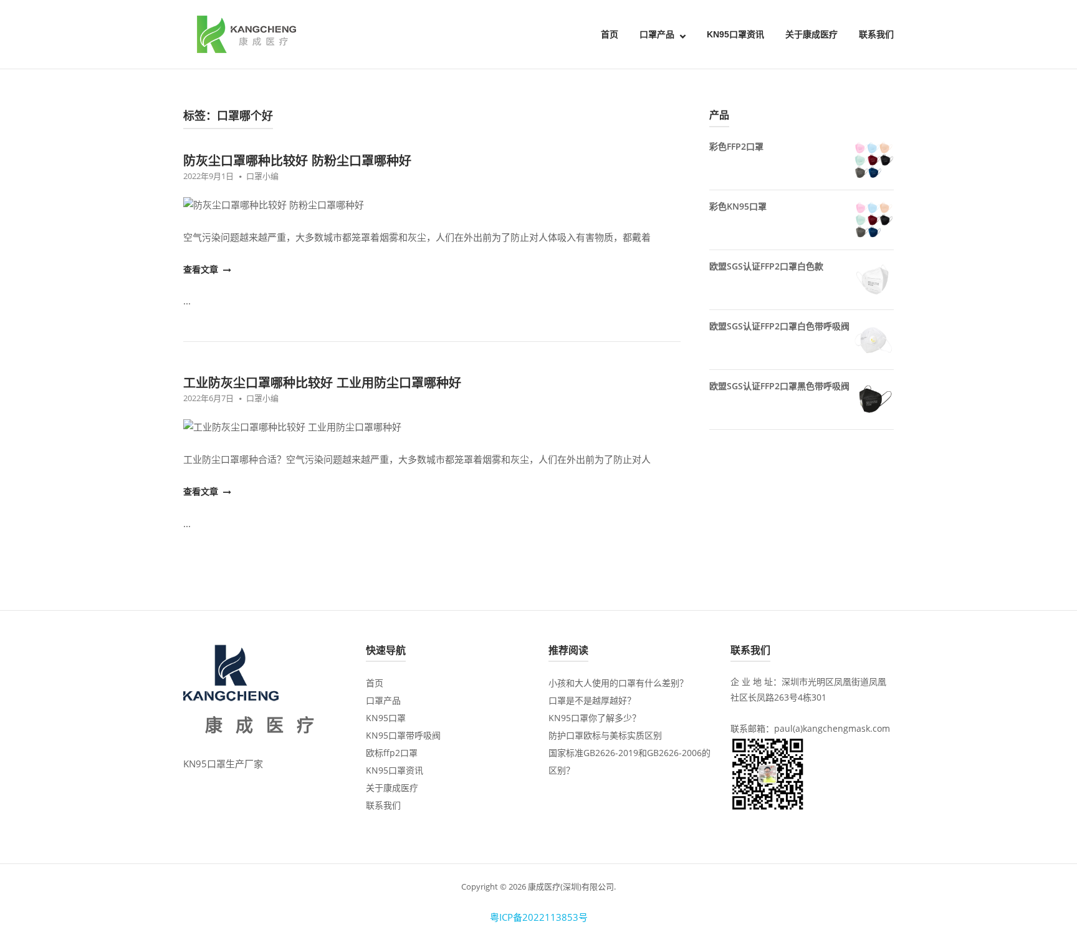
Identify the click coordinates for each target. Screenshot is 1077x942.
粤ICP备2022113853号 (539, 917)
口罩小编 (262, 176)
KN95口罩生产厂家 (223, 763)
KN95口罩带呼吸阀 (403, 735)
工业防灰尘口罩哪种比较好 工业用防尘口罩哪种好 (322, 383)
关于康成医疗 (811, 34)
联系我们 (876, 34)
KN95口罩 (386, 718)
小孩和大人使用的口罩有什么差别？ (618, 683)
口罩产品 (656, 34)
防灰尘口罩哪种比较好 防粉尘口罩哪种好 (297, 161)
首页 (609, 34)
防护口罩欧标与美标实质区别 (605, 735)
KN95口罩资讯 (735, 34)
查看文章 (202, 269)
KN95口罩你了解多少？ (594, 718)
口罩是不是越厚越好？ (592, 700)
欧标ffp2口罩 (392, 753)
